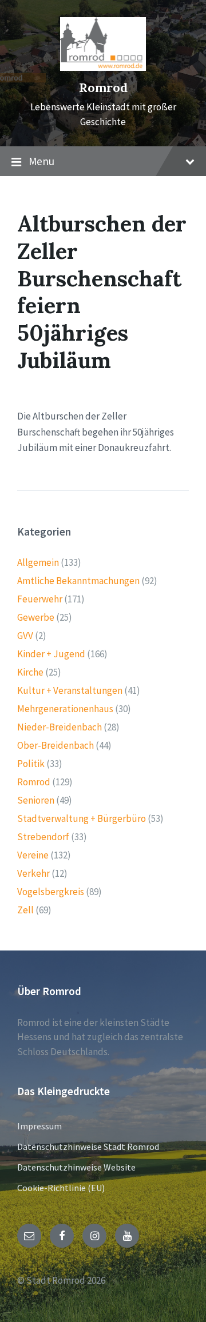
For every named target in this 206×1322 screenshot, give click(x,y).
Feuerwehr (39, 599)
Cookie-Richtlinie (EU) (61, 1187)
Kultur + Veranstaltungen (69, 690)
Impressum (39, 1126)
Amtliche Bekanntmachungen (78, 580)
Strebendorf (43, 836)
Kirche (30, 672)
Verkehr (33, 873)
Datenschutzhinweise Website (76, 1167)
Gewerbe (35, 617)
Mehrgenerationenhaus (65, 708)
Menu (41, 161)
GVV (25, 635)
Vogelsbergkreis (50, 891)
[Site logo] (103, 67)
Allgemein (38, 562)
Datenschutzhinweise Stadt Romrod (88, 1146)
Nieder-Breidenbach (59, 727)
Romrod (103, 87)
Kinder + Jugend (51, 654)
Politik (31, 763)
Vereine (33, 855)
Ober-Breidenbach (55, 745)
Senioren (35, 800)
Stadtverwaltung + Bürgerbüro (81, 818)
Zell (25, 910)
